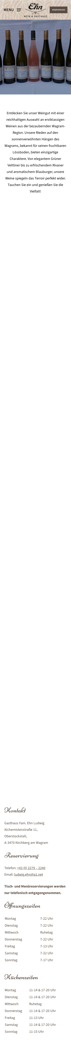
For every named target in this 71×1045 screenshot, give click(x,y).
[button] (12, 9)
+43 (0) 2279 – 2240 (31, 868)
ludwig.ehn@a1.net (28, 874)
